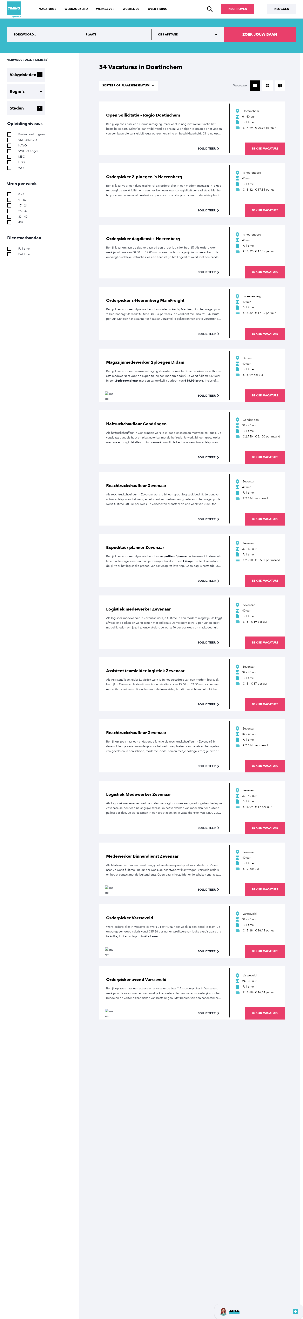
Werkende (131, 9)
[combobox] (115, 34)
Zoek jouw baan (259, 34)
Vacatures (47, 9)
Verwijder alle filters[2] (27, 60)
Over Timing (157, 9)
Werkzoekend (76, 9)
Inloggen (281, 9)
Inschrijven (237, 9)
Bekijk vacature (265, 149)
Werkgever (105, 9)
